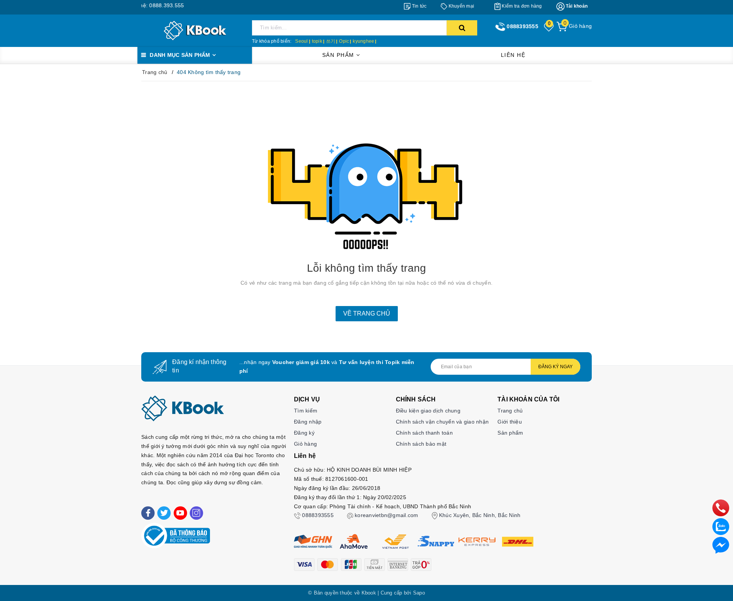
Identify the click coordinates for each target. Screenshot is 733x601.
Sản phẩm (339, 55)
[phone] (720, 507)
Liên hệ (513, 55)
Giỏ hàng (305, 444)
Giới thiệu (509, 422)
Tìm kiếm (305, 411)
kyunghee (363, 41)
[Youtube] (180, 513)
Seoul (301, 41)
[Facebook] (148, 513)
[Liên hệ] (720, 545)
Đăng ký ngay (555, 366)
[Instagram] (196, 513)
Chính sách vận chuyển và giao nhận (442, 422)
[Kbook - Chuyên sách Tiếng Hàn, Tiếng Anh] (195, 30)
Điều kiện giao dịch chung (428, 411)
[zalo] (720, 526)
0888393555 (318, 515)
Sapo (419, 593)
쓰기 (331, 41)
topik (317, 41)
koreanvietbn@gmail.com (386, 515)
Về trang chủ (366, 313)
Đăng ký (304, 433)
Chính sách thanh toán (424, 433)
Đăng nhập (307, 422)
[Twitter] (164, 513)
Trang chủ (510, 411)
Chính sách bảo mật (421, 444)
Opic (344, 41)
